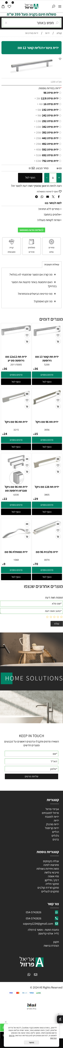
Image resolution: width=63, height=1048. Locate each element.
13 (60, 168)
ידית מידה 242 (46, 115)
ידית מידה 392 (46, 132)
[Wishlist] (9, 6)
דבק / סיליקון (51, 880)
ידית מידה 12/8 (46, 98)
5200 (47, 364)
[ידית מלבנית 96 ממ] (47, 534)
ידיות (56, 820)
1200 (53, 81)
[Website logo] (31, 5)
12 (33, 168)
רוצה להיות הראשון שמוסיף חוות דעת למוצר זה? (36, 186)
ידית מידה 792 (46, 161)
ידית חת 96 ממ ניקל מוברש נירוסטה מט (16, 488)
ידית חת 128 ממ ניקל (47, 487)
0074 (47, 559)
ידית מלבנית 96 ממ (47, 552)
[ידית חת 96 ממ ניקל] (47, 404)
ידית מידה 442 (46, 138)
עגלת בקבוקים (51, 861)
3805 (47, 494)
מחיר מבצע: (41, 168)
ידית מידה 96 (51, 93)
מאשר (31, 1042)
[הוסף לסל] (58, 341)
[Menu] (60, 6)
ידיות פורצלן (52, 824)
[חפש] (53, 6)
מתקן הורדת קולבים (48, 887)
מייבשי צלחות (51, 872)
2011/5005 (16, 364)
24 (5, 434)
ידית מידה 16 (47, 104)
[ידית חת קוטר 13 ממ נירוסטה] (47, 336)
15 (36, 434)
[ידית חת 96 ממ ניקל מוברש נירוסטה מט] (16, 484)
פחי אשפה (53, 876)
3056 (47, 429)
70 (36, 564)
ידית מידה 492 (46, 144)
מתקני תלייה (52, 884)
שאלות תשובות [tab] (51, 264)
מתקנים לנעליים (50, 891)
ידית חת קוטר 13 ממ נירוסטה (47, 358)
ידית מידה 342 (46, 127)
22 (5, 499)
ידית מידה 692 (46, 155)
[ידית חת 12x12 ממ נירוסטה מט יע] (16, 335)
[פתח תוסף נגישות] (60, 1019)
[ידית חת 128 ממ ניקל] (47, 468)
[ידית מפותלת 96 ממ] (16, 548)
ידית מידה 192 (46, 110)
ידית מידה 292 (46, 121)
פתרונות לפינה (51, 865)
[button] (47, 381)
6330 (16, 494)
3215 (16, 429)
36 (36, 369)
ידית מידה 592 (46, 149)
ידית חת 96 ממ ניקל (46, 422)
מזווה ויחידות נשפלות (47, 869)
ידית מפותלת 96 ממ (16, 552)
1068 (16, 559)
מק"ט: (59, 81)
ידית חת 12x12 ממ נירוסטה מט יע (16, 358)
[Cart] (3, 6)
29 (36, 499)
